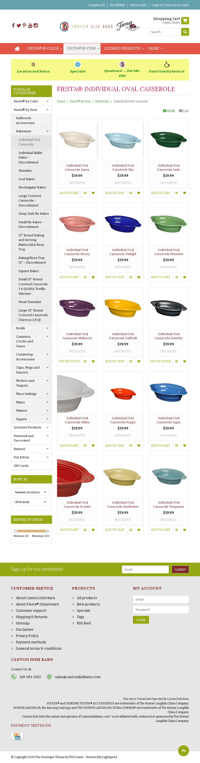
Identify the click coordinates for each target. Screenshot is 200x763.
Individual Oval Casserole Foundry (168, 336)
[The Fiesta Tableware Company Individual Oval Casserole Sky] (123, 121)
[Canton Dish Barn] (100, 26)
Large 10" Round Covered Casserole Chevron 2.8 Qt (33, 315)
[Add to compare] (85, 192)
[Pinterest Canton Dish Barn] (24, 25)
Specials (83, 611)
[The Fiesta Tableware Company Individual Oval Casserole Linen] (77, 121)
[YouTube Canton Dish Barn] (30, 25)
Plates (20, 402)
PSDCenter (76, 757)
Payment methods (31, 642)
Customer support (31, 611)
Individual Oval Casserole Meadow (168, 252)
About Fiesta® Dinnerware (37, 604)
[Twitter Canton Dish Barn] (19, 25)
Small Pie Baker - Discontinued (31, 224)
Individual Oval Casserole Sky (123, 167)
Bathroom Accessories (25, 120)
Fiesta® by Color (43, 48)
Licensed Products (122, 48)
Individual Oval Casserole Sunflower (123, 504)
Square (21, 419)
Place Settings (26, 394)
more (154, 48)
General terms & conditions (39, 649)
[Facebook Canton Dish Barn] (13, 25)
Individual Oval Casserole (29, 142)
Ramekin (25, 170)
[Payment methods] (17, 736)
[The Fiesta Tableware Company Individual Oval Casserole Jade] (169, 121)
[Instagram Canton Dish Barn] (35, 25)
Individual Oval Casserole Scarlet (77, 504)
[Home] (17, 48)
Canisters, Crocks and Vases (24, 341)
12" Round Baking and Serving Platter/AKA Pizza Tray (31, 242)
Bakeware (23, 131)
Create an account (176, 5)
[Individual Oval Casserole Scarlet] (77, 458)
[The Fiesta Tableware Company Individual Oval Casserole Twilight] (123, 205)
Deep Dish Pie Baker (34, 213)
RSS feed (84, 623)
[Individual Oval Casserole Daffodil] (123, 290)
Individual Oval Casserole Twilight (122, 252)
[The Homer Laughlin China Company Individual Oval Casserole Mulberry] (77, 290)
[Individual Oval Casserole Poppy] (123, 374)
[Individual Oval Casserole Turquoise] (169, 458)
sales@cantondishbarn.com (77, 677)
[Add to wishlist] (93, 192)
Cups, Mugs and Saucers (28, 370)
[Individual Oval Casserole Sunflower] (123, 458)
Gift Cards (21, 466)
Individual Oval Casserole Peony (77, 252)
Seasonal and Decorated (24, 438)
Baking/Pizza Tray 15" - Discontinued (32, 260)
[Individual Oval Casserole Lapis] (169, 374)
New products (88, 604)
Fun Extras (21, 457)
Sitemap (23, 623)
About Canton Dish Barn (35, 598)
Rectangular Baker (32, 187)
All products (87, 598)
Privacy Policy (27, 636)
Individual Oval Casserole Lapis (168, 420)
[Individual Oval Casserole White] (77, 374)
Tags (80, 617)
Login (156, 5)
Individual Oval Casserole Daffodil (123, 336)
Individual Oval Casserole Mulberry (77, 336)
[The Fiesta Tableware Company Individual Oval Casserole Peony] (77, 205)
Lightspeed (109, 757)
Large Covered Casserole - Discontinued (30, 200)
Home (61, 101)
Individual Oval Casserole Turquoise (168, 504)
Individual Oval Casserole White (77, 420)
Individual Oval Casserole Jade (168, 167)
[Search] (185, 32)
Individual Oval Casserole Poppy (123, 420)
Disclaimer (25, 630)
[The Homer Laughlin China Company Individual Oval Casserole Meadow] (169, 205)
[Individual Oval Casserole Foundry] (169, 290)
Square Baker (29, 271)
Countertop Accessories (25, 357)
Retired (19, 449)
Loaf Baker (27, 179)
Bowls (20, 328)
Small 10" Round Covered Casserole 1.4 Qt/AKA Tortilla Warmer (33, 286)
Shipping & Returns (32, 617)
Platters (21, 410)
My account (138, 5)
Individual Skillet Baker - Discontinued (30, 157)
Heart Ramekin (30, 302)
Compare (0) (96, 5)
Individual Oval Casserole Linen (77, 167)
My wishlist (117, 5)
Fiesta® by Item (81, 48)
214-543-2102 (30, 677)
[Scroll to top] (183, 750)
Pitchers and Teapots (25, 383)
